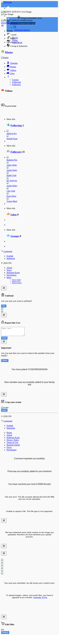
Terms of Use (16, 281)
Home (9, 433)
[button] (32, 23)
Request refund (17, 283)
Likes (14, 214)
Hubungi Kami (13, 272)
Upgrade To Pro (40, 597)
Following (16, 82)
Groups (15, 80)
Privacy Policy (16, 279)
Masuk (15, 37)
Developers (11, 275)
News (9, 270)
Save (4, 410)
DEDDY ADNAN (9, 23)
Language (7, 251)
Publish (5, 632)
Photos (9, 52)
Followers (16, 84)
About (9, 268)
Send (4, 338)
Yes (3, 306)
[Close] (4, 288)
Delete (4, 360)
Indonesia (11, 258)
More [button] (9, 277)
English (10, 256)
